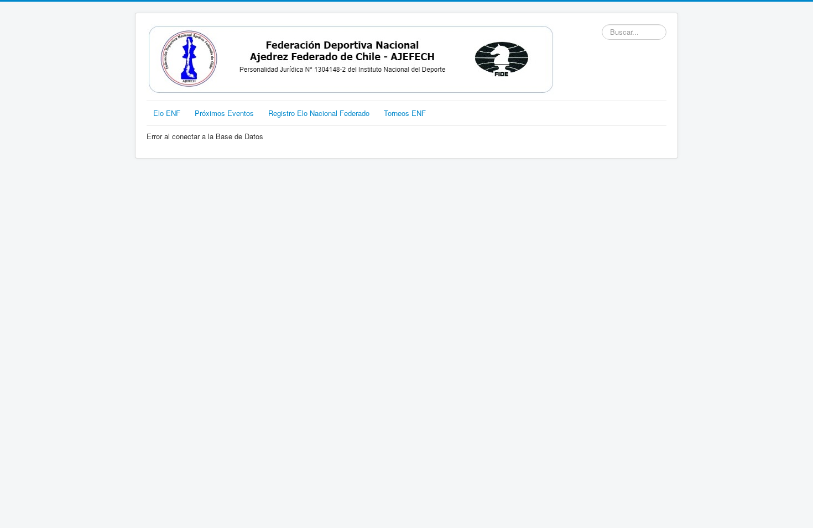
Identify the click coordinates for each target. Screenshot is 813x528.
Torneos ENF (405, 113)
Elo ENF (166, 113)
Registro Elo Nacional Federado (318, 113)
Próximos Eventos (224, 113)
